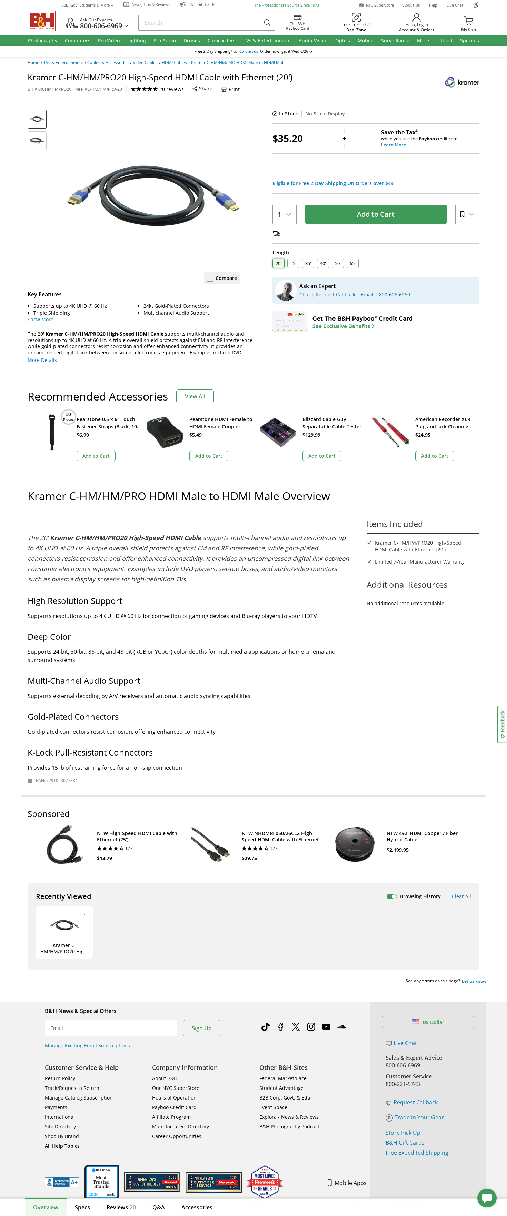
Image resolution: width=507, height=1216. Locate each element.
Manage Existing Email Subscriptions (87, 1045)
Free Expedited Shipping (417, 1152)
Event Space (273, 1107)
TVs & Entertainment (63, 63)
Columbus (248, 51)
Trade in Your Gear (419, 1117)
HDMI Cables (174, 63)
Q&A (158, 1207)
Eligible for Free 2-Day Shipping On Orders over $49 (333, 183)
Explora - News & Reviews (289, 1117)
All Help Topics (62, 1146)
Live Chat (455, 5)
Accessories (196, 1207)
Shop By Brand (62, 1136)
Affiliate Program (171, 1117)
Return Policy (60, 1078)
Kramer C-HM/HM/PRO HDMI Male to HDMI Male (238, 63)
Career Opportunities (176, 1136)
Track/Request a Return (72, 1088)
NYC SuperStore (380, 5)
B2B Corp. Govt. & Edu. (285, 1097)
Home (33, 63)
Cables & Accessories (108, 63)
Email (56, 1028)
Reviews (121, 1207)
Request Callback (416, 1102)
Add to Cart (376, 214)
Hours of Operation (174, 1097)
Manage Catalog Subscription (79, 1097)
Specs (82, 1207)
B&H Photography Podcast (289, 1126)
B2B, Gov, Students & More (85, 5)
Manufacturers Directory (180, 1126)
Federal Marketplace (283, 1078)
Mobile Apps (351, 1183)
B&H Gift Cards (405, 1142)
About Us (411, 5)
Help (433, 5)
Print (234, 89)
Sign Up (202, 1028)
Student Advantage (281, 1088)
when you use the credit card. (420, 138)
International (60, 1117)
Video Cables (145, 63)
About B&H (164, 1078)
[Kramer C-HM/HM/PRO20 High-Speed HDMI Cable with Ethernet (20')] (153, 196)
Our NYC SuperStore (175, 1088)
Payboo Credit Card (174, 1107)
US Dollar (433, 1022)
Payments (56, 1107)
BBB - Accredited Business (62, 1182)
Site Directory (60, 1126)
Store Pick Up (403, 1132)
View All (195, 396)
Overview (45, 1207)
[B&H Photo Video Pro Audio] (44, 21)
